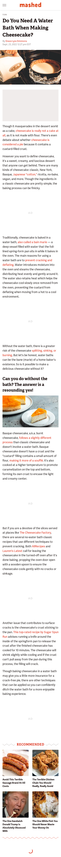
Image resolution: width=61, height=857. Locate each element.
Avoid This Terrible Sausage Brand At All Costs (14, 783)
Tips (5, 15)
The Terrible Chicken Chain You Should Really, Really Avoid (43, 783)
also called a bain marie (32, 242)
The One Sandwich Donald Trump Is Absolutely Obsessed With (14, 826)
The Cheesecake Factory (35, 532)
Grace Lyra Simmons (16, 41)
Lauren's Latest (12, 551)
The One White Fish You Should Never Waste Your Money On (45, 824)
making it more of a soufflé (26, 460)
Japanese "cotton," (25, 174)
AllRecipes (38, 546)
